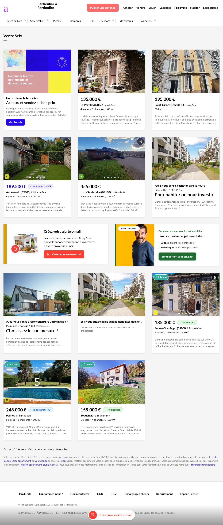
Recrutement (164, 493)
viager (64, 460)
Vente (20, 449)
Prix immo (180, 7)
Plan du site (24, 493)
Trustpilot (71, 504)
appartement (35, 464)
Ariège (48, 449)
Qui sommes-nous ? (51, 493)
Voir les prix (15, 122)
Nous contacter (80, 493)
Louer (152, 7)
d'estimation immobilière (203, 464)
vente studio (41, 460)
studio (46, 464)
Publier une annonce (103, 7)
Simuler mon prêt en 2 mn (177, 256)
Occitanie (34, 449)
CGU (100, 493)
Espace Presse (189, 493)
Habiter (195, 7)
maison (24, 464)
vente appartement (21, 460)
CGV (114, 493)
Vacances (165, 7)
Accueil (7, 449)
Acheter (128, 7)
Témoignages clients (136, 493)
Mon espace (210, 7)
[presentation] (81, 72)
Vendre (140, 7)
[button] (104, 89)
